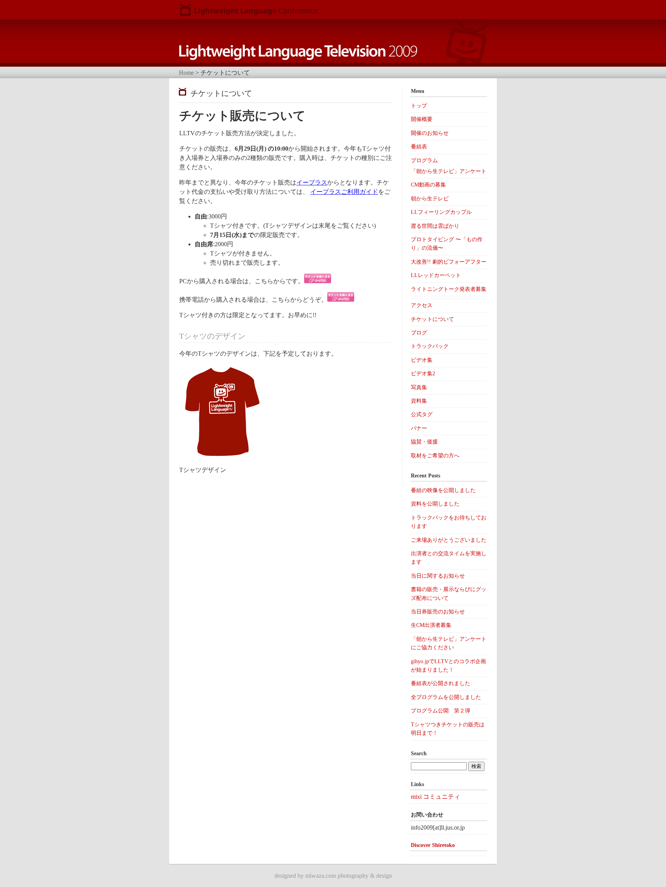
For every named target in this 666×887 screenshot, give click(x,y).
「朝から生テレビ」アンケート (448, 171)
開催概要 (421, 119)
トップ (419, 106)
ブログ (419, 333)
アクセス (421, 305)
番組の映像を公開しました (443, 490)
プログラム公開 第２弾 (440, 711)
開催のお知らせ (430, 133)
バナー (419, 428)
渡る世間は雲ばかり (435, 226)
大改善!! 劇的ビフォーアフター (448, 262)
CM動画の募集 (428, 185)
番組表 (419, 147)
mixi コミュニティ (435, 796)
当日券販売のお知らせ (438, 612)
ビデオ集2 (423, 373)
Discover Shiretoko (433, 845)
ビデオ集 (421, 360)
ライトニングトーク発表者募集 (448, 289)
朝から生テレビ (430, 199)
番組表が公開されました (440, 683)
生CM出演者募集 (431, 625)
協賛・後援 (424, 442)
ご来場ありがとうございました (448, 540)
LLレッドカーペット (436, 275)
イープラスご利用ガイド (344, 191)
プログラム (424, 160)
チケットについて (432, 319)
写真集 (419, 387)
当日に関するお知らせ (438, 576)
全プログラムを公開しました (446, 697)
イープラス (311, 182)
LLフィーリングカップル (441, 212)
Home (186, 72)
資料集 (419, 401)
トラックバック (430, 346)
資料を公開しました (435, 504)
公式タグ (421, 414)
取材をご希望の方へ (435, 456)
